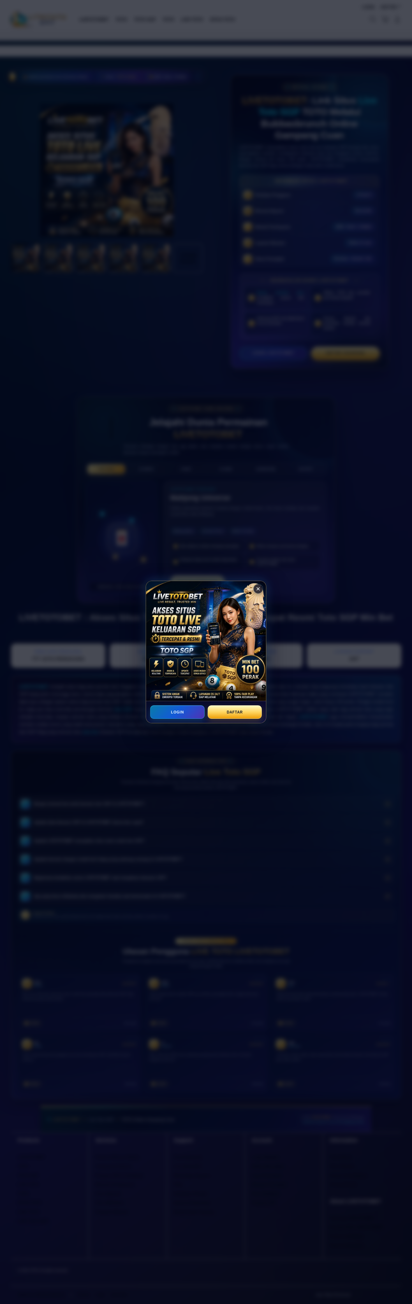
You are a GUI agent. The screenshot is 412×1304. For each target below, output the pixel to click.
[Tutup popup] (258, 589)
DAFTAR (234, 712)
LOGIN (177, 712)
